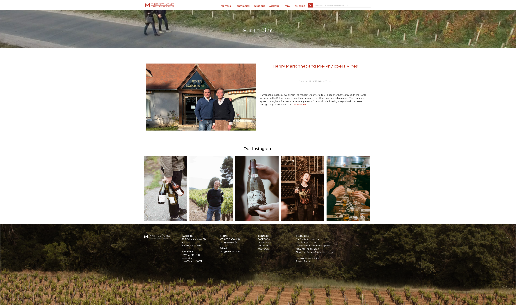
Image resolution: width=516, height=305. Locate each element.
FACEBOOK (264, 239)
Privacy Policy (303, 261)
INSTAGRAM (264, 242)
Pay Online (300, 6)
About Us (274, 6)
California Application (307, 239)
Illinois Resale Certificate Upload (313, 245)
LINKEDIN (263, 245)
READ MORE (299, 104)
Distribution (243, 6)
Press (288, 6)
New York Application (307, 249)
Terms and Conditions (307, 258)
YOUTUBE (263, 249)
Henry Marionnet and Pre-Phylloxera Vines (315, 65)
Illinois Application (306, 242)
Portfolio (226, 6)
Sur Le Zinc (259, 6)
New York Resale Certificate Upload (315, 252)
